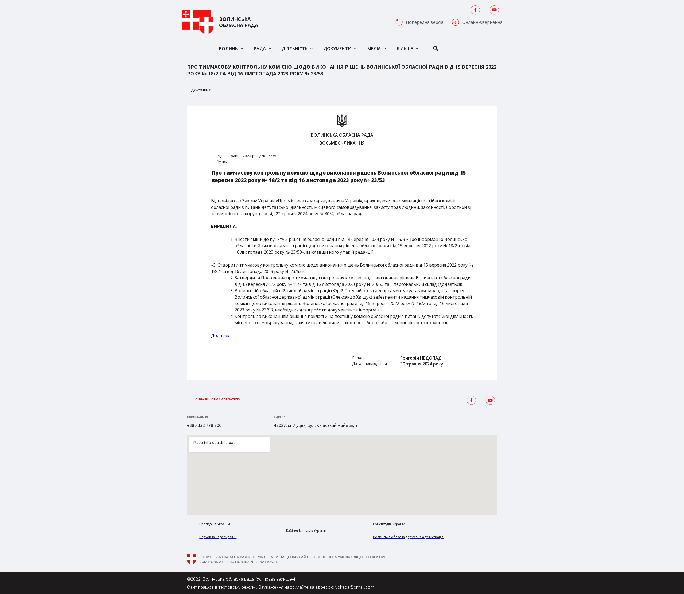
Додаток (220, 335)
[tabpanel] (342, 243)
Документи (337, 49)
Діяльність (295, 49)
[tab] (201, 91)
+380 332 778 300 (204, 425)
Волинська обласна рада (238, 22)
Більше (405, 49)
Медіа (374, 49)
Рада (260, 49)
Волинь (228, 49)
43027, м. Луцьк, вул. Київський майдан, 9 (316, 425)
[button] (217, 399)
